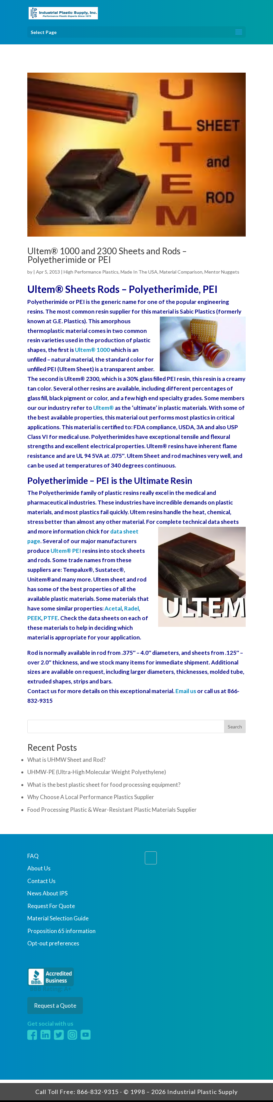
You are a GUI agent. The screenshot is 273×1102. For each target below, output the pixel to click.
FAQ (33, 855)
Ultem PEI (66, 550)
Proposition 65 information (61, 930)
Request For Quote (51, 905)
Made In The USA (139, 272)
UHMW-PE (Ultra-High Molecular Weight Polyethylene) (96, 771)
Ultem (103, 407)
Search (235, 726)
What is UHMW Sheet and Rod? (66, 759)
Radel (131, 608)
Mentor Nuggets (221, 272)
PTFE (51, 617)
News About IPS (47, 893)
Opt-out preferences (53, 943)
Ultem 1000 (92, 349)
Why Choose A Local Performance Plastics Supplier (90, 796)
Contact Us (41, 880)
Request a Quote (55, 1005)
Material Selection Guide (58, 918)
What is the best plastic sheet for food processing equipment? (103, 784)
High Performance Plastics (91, 272)
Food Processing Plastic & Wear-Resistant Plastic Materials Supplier (112, 809)
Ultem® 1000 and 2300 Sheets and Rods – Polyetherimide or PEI (107, 255)
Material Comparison (180, 272)
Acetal (113, 608)
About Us (39, 868)
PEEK (34, 617)
